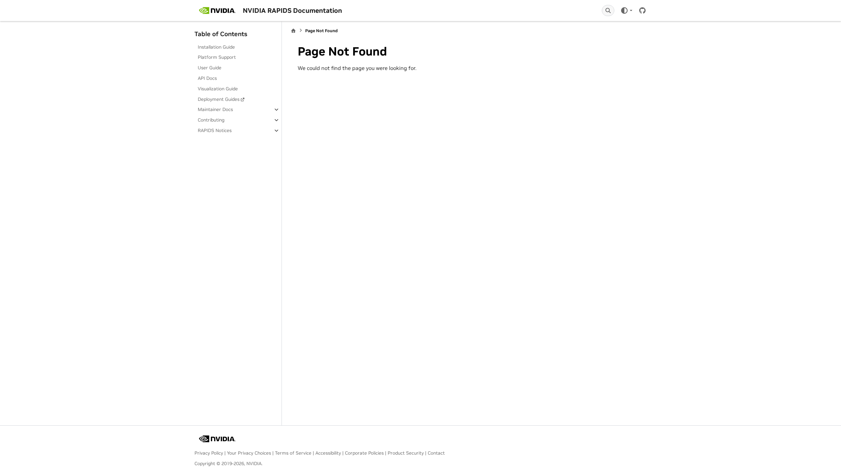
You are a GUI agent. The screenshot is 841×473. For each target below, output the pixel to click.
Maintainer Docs (215, 109)
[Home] (293, 30)
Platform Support (217, 57)
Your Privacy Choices (249, 453)
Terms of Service (293, 453)
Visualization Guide (218, 89)
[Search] (608, 10)
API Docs (207, 78)
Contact (436, 453)
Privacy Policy (208, 453)
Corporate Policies (364, 453)
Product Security (406, 453)
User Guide (209, 68)
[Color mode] (626, 10)
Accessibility (328, 453)
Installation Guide (216, 47)
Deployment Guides (218, 99)
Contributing (211, 120)
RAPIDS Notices (215, 130)
